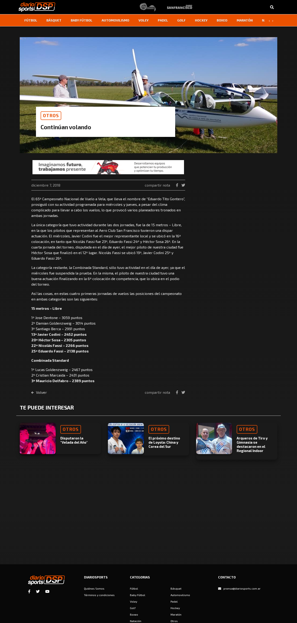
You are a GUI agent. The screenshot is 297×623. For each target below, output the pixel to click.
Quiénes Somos (94, 588)
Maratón (245, 20)
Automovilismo (115, 20)
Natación (135, 621)
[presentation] (269, 20)
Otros (174, 621)
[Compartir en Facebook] (177, 185)
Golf (181, 20)
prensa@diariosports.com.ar (242, 588)
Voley (143, 20)
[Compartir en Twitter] (183, 185)
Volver (41, 392)
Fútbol (30, 20)
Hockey (201, 20)
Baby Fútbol (81, 20)
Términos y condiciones (99, 595)
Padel (163, 20)
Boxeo (222, 20)
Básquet (53, 20)
